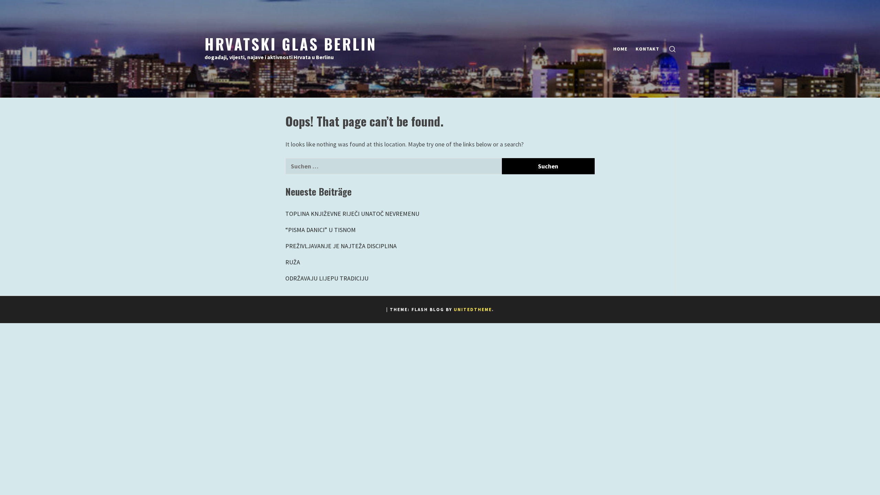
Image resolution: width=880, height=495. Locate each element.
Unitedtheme (473, 309)
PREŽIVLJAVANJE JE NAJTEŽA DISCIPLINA (341, 246)
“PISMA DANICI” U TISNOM (320, 230)
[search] (672, 49)
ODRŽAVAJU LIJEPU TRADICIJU (326, 278)
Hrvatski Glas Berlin (291, 44)
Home (620, 49)
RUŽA (292, 262)
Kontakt (647, 49)
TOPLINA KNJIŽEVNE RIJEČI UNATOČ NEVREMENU (352, 214)
